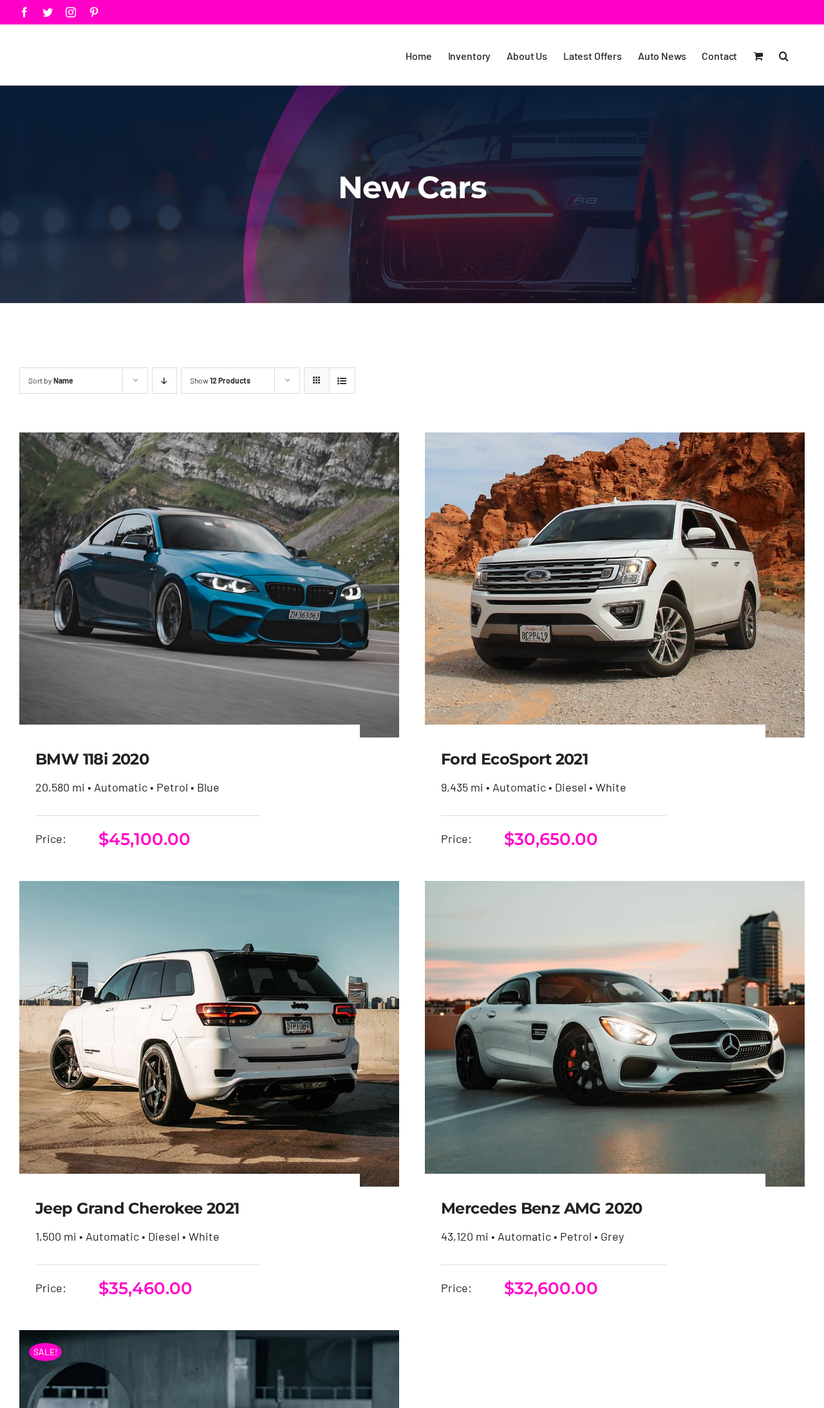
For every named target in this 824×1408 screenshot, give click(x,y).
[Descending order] (164, 380)
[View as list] (342, 380)
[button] (784, 54)
